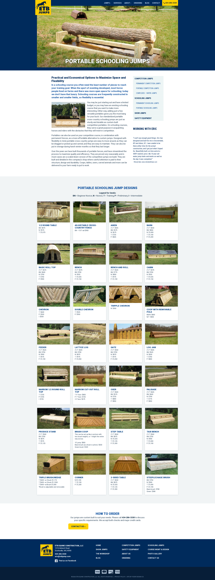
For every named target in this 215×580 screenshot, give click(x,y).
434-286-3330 (171, 3)
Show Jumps (140, 113)
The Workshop (103, 554)
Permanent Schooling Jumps (147, 103)
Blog (147, 3)
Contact (156, 3)
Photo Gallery (155, 554)
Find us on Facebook (67, 561)
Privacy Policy (120, 577)
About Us (126, 554)
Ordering (138, 3)
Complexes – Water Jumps (146, 93)
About (127, 3)
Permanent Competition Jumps (148, 83)
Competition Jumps (144, 78)
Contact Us (153, 558)
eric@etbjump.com (63, 556)
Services (118, 3)
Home (98, 545)
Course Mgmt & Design (158, 549)
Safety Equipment (143, 118)
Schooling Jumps (143, 98)
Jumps (107, 3)
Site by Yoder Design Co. (135, 577)
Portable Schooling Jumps (146, 108)
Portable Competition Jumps (147, 88)
